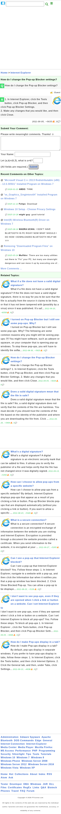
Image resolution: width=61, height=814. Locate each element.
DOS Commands (24, 740)
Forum (30, 791)
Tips (28, 754)
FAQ (22, 791)
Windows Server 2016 (41, 764)
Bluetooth (7, 740)
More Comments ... (11, 268)
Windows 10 (8, 757)
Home (4, 72)
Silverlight (18, 754)
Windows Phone (10, 761)
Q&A (43, 787)
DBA (26, 784)
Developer (16, 784)
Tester (4, 784)
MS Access (7, 750)
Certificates (15, 787)
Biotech (52, 787)
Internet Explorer (20, 72)
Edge (38, 740)
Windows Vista (9, 768)
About (33, 774)
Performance (23, 750)
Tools (36, 754)
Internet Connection (13, 744)
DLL (51, 784)
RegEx (27, 787)
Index (42, 774)
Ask (11, 777)
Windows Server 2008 (35, 761)
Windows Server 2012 (14, 764)
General (47, 740)
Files (4, 787)
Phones (5, 791)
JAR (45, 784)
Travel (15, 791)
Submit (33, 167)
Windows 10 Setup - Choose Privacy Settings (29, 209)
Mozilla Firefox (43, 747)
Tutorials (46, 754)
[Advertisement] (30, 38)
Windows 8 (37, 757)
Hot (11, 774)
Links (36, 787)
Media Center (9, 747)
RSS (49, 774)
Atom (4, 777)
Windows (35, 784)
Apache (46, 737)
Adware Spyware (30, 737)
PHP (34, 750)
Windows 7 (23, 757)
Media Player (25, 747)
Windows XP (27, 768)
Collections (22, 774)
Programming (47, 750)
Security (6, 754)
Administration (10, 737)
